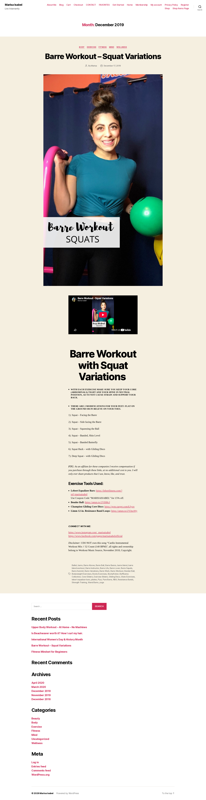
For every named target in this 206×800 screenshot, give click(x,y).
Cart (68, 5)
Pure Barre (107, 579)
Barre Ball (100, 565)
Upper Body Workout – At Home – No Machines (59, 627)
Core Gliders (87, 577)
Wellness (121, 47)
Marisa (94, 66)
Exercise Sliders (101, 577)
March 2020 (38, 686)
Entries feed (38, 766)
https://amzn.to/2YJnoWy (124, 511)
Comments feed (41, 770)
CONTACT (91, 5)
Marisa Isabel (13, 4)
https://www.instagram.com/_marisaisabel (89, 532)
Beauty (35, 718)
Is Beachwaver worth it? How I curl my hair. (57, 633)
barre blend (122, 565)
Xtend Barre (93, 582)
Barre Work (104, 571)
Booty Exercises (99, 574)
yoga (101, 582)
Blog (61, 5)
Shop (167, 8)
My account (156, 5)
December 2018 (41, 699)
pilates (94, 579)
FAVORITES (104, 5)
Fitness (103, 47)
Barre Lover (115, 568)
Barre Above (89, 565)
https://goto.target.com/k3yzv (120, 506)
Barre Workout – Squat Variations (103, 56)
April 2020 (37, 682)
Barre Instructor (92, 568)
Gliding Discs (114, 577)
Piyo (100, 579)
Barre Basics (110, 565)
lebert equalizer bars (81, 579)
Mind (111, 47)
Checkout (78, 5)
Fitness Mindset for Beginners (49, 651)
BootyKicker (113, 574)
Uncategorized (40, 739)
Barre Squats (126, 568)
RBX (115, 579)
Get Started (118, 5)
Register (185, 5)
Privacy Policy (171, 5)
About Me (51, 5)
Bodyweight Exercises (81, 574)
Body (81, 47)
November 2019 (41, 695)
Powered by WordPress (67, 793)
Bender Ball (129, 571)
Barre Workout (117, 571)
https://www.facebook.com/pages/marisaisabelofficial (95, 536)
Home (130, 5)
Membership (142, 5)
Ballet (74, 565)
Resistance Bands (125, 579)
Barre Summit (78, 571)
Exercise (91, 47)
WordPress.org (40, 774)
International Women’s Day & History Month (57, 639)
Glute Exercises (128, 577)
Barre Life (104, 568)
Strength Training (79, 582)
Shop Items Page (181, 8)
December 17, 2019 (112, 66)
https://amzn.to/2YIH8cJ (97, 502)
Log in (35, 762)
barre (80, 565)
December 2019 (41, 691)
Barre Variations (92, 571)
